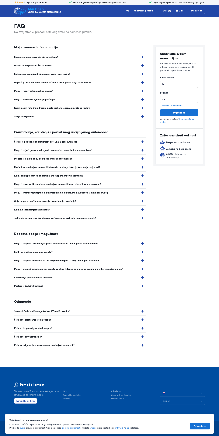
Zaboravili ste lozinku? (171, 105)
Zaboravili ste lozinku (121, 395)
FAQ (127, 10)
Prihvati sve (200, 426)
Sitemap (66, 398)
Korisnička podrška (143, 10)
